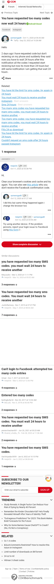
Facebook (6, 30)
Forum (11, 6)
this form (13, 229)
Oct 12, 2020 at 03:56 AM (25, 220)
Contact (23, 571)
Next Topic (45, 12)
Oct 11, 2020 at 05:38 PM (21, 169)
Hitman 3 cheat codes (14, 560)
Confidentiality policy (40, 569)
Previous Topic (11, 12)
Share (8, 78)
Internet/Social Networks (30, 6)
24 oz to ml (9, 556)
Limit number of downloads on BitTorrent (23, 552)
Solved (32, 24)
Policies (31, 571)
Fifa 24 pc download (12, 129)
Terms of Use (25, 569)
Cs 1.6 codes (10, 541)
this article (32, 184)
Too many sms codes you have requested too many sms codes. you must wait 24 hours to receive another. (25, 112)
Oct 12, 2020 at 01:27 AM (21, 198)
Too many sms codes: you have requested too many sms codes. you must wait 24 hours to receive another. (26, 122)
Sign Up (8, 569)
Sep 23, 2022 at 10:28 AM (30, 40)
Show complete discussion (25, 244)
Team (15, 569)
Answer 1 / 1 (8, 159)
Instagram (17, 30)
